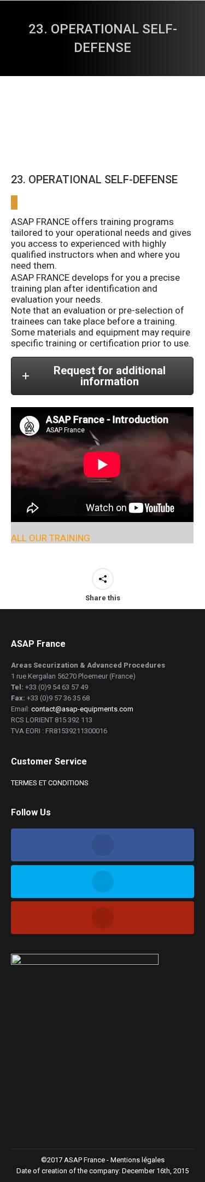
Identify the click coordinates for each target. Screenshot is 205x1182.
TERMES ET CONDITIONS (50, 783)
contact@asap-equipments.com (82, 709)
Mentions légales (137, 1160)
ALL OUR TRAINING (50, 537)
